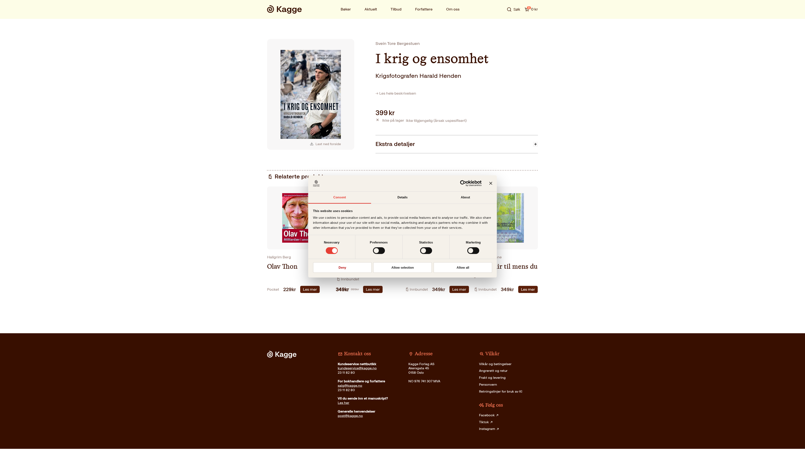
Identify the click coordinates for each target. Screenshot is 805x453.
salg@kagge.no (350, 386)
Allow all (463, 267)
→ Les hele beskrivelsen (395, 93)
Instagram (487, 429)
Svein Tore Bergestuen (397, 43)
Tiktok (484, 422)
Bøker (346, 9)
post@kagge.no (350, 416)
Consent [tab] (339, 197)
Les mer (310, 289)
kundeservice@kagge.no (357, 368)
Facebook (487, 415)
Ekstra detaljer (395, 144)
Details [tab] (402, 197)
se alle (499, 22)
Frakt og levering (492, 378)
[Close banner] (490, 183)
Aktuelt (371, 9)
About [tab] (465, 197)
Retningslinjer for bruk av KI (500, 391)
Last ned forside (328, 144)
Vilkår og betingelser (495, 364)
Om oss (453, 9)
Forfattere (423, 9)
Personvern (488, 385)
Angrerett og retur (493, 371)
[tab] (456, 144)
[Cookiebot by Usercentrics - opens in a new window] (463, 183)
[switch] (379, 250)
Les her (343, 403)
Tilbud (396, 9)
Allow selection (402, 267)
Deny (342, 267)
